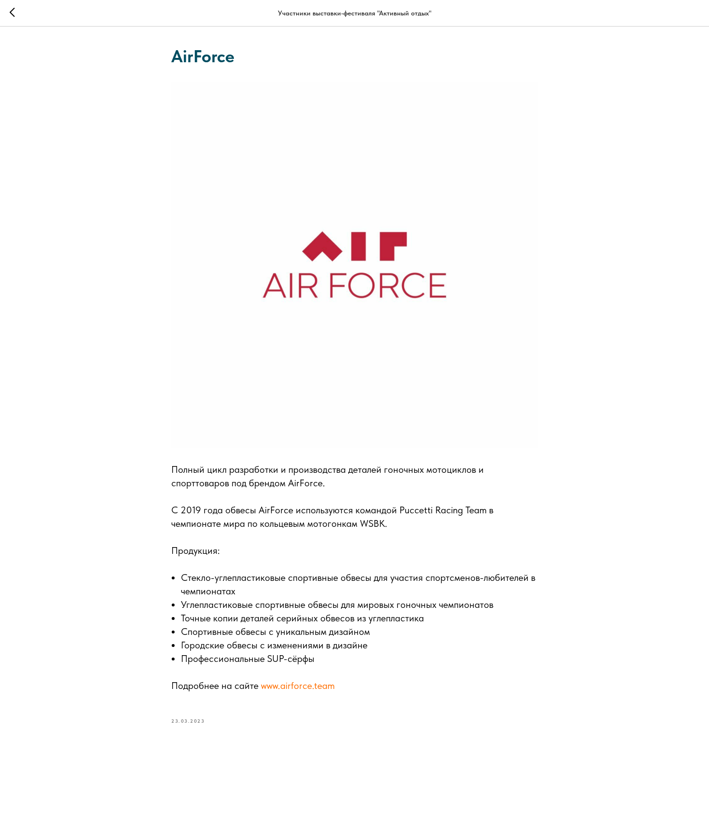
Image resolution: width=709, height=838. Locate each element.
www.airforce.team (298, 685)
